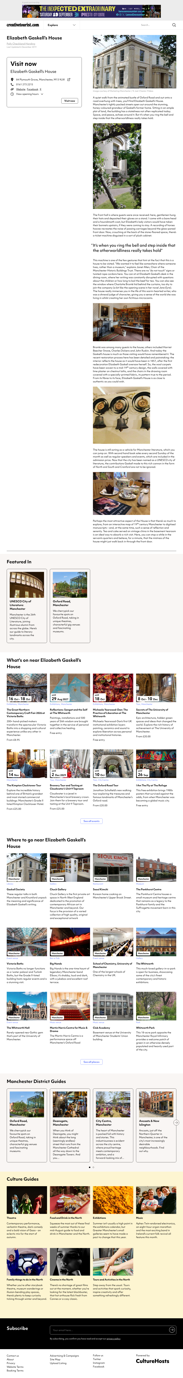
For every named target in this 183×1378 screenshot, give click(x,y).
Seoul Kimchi (100, 889)
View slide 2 (93, 1167)
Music (139, 1217)
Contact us (13, 1355)
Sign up (172, 1329)
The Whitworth (145, 963)
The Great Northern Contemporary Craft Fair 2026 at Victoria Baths (26, 713)
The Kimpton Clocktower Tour (24, 785)
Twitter (97, 1359)
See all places (91, 1061)
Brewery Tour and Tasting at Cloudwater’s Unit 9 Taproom (67, 787)
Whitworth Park (145, 1027)
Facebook (32, 89)
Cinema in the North (61, 1279)
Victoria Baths (15, 963)
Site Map (55, 1359)
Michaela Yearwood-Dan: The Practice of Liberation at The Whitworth (110, 713)
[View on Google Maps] (68, 79)
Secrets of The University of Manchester (152, 711)
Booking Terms (15, 1370)
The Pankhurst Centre (148, 889)
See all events (91, 821)
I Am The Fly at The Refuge (151, 785)
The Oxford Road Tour (105, 785)
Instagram (99, 1363)
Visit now (69, 100)
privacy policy (113, 1338)
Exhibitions (99, 1217)
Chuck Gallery (58, 889)
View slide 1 (89, 1167)
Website (20, 89)
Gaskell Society (16, 889)
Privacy (11, 1363)
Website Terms (15, 1366)
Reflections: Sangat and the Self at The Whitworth (68, 711)
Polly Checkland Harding (21, 43)
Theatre (11, 1217)
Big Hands (56, 963)
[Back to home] (23, 25)
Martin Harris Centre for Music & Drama (68, 1029)
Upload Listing (58, 1363)
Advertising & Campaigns (64, 1355)
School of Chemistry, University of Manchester (112, 965)
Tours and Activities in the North (111, 1279)
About (10, 1359)
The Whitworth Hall (18, 1027)
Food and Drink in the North (66, 1217)
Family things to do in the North (25, 1279)
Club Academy (101, 1027)
